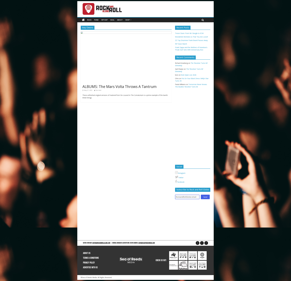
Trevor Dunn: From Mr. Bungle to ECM (189, 33)
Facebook (180, 182)
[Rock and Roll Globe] (83, 20)
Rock (89, 20)
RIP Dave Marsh (181, 44)
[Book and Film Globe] (183, 252)
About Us (86, 253)
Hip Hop (104, 20)
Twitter (180, 177)
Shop (127, 20)
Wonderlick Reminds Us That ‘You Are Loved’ (191, 37)
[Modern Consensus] (173, 262)
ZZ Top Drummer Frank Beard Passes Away (191, 40)
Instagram (181, 173)
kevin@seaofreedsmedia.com (146, 243)
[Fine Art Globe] (192, 252)
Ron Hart (98, 90)
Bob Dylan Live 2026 (188, 75)
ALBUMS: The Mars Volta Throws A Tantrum (119, 86)
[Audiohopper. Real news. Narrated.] (173, 252)
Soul (112, 20)
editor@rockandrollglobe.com (101, 243)
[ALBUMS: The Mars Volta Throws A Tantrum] (126, 33)
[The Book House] (183, 262)
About (120, 20)
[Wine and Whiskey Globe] (202, 262)
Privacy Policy (89, 262)
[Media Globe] (202, 252)
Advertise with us (90, 267)
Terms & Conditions (91, 257)
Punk (96, 20)
